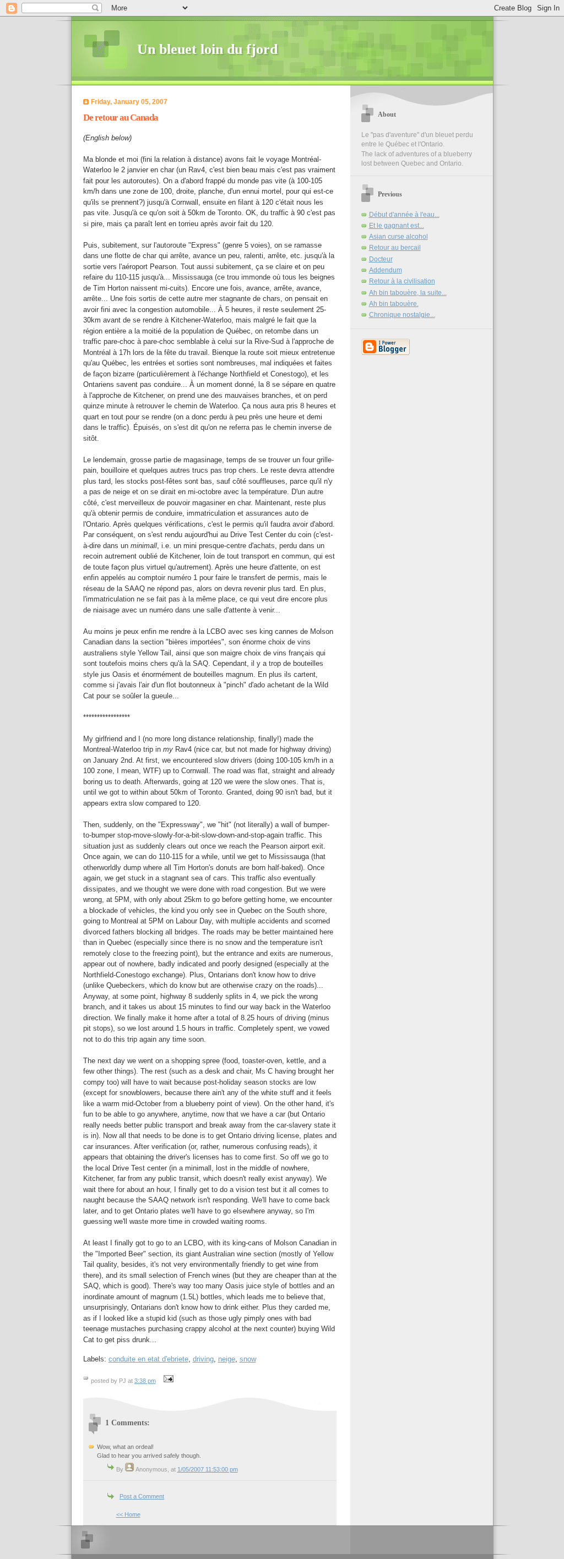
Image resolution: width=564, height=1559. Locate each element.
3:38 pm (145, 1380)
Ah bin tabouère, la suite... (408, 293)
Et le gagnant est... (396, 225)
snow (248, 1359)
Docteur (381, 259)
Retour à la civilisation (402, 281)
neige (226, 1359)
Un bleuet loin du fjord (207, 49)
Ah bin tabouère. (394, 304)
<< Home (128, 1514)
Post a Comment (142, 1496)
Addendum (385, 270)
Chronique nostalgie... (402, 315)
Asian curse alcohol (398, 236)
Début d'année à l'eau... (404, 214)
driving (203, 1359)
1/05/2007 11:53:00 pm (207, 1469)
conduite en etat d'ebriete (148, 1359)
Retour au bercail (395, 247)
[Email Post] (167, 1380)
